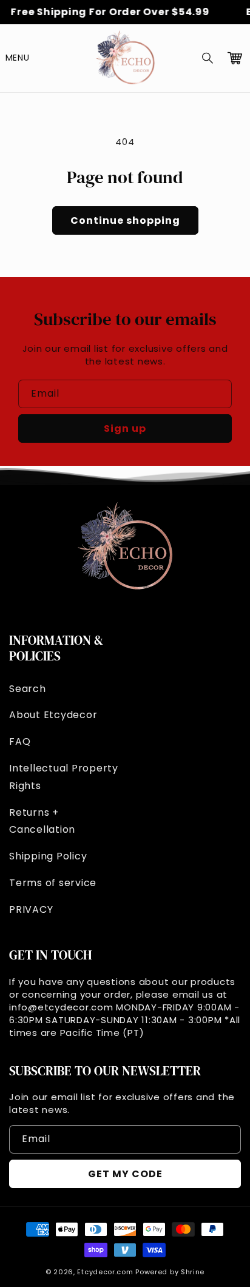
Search (27, 689)
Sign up (125, 428)
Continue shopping (125, 220)
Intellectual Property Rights (63, 777)
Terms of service (52, 883)
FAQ (19, 741)
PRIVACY (31, 909)
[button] (208, 58)
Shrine (192, 1272)
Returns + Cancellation (42, 821)
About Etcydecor (53, 715)
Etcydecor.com (105, 1272)
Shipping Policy (48, 856)
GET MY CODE (125, 1174)
